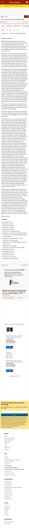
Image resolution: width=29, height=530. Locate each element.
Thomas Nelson (8, 493)
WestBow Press (8, 495)
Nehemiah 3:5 (6, 229)
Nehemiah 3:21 (6, 245)
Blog (5, 445)
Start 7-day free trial (8, 297)
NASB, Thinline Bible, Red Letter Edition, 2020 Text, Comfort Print (14, 361)
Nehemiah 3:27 (6, 253)
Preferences (7, 523)
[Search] (26, 16)
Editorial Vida (7, 491)
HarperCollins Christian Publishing (13, 487)
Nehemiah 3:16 (6, 240)
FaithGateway (7, 481)
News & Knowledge (9, 438)
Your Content (25, 25)
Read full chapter (5, 216)
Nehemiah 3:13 (6, 238)
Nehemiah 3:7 (6, 233)
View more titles (14, 376)
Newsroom (7, 447)
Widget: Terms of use (9, 475)
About (5, 436)
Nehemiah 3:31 (6, 256)
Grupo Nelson (8, 489)
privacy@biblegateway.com (7, 427)
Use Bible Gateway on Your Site (12, 460)
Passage (3, 25)
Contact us (7, 463)
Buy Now (9, 347)
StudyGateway (8, 483)
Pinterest (6, 509)
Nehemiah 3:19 (6, 242)
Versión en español (9, 521)
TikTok (6, 511)
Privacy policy (8, 465)
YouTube (6, 515)
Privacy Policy (9, 426)
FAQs (5, 456)
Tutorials (6, 458)
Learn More (19, 297)
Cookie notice (7, 471)
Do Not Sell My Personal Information (14, 469)
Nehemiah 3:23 (6, 249)
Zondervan (7, 496)
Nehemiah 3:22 (6, 247)
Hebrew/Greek (16, 25)
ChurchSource (8, 485)
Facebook (6, 505)
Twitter (6, 513)
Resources (9, 25)
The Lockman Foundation (15, 275)
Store (5, 443)
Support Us (7, 449)
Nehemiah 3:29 (6, 255)
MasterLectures (8, 498)
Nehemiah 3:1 (6, 222)
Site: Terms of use (8, 473)
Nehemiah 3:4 (6, 225)
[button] (27, 2)
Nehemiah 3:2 (6, 224)
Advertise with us (8, 462)
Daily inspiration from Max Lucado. (14, 6)
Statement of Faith (9, 440)
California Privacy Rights (11, 467)
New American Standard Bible (12, 270)
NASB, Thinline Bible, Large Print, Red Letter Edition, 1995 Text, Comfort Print (14, 337)
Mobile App (7, 442)
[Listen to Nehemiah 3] (18, 30)
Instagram (7, 507)
